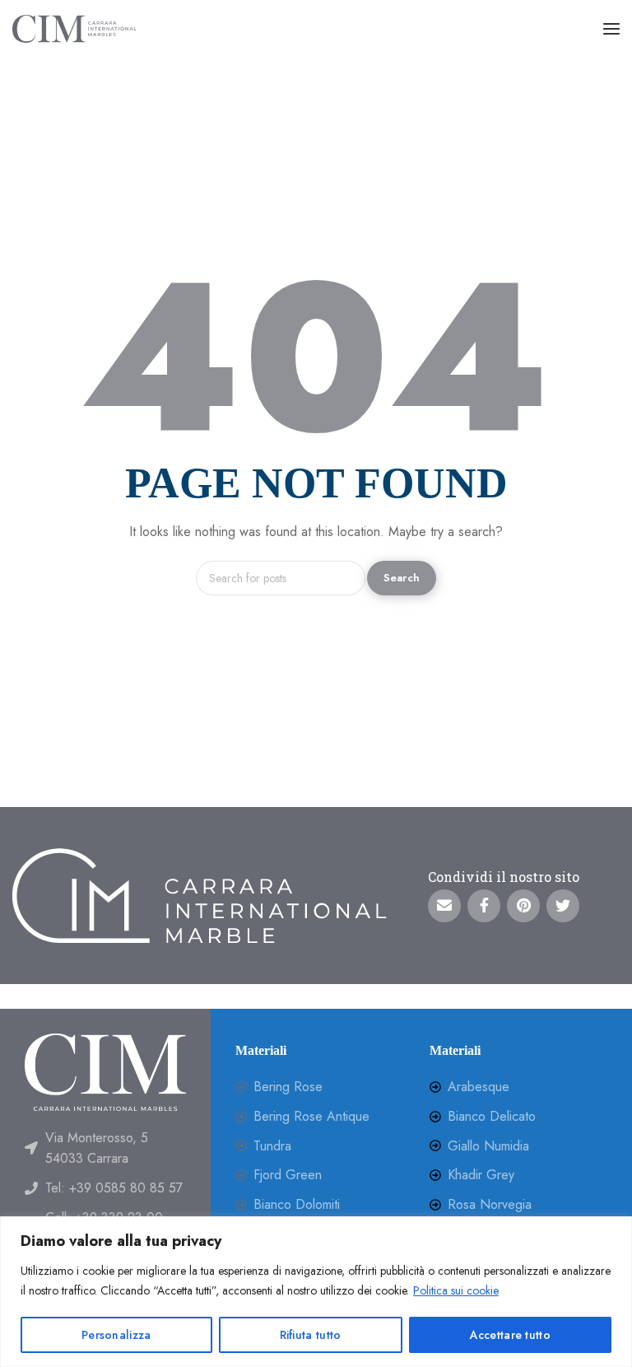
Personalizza (116, 1335)
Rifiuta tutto (311, 1335)
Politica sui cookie (456, 1290)
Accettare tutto (510, 1335)
